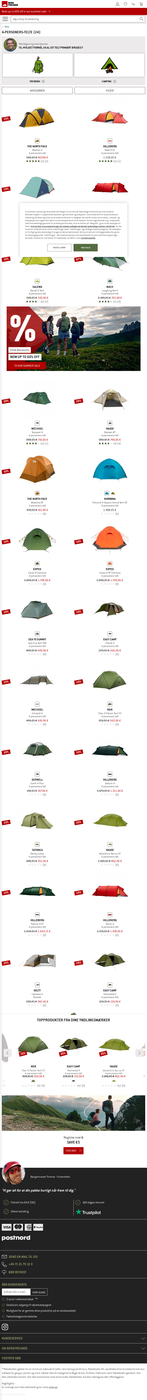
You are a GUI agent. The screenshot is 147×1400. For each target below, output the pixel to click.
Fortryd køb (11, 1358)
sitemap (53, 1387)
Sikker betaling (20, 1211)
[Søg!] (141, 19)
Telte (6, 26)
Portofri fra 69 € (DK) (23, 1202)
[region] (73, 230)
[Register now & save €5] (73, 1127)
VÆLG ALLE (85, 247)
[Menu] (5, 18)
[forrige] (7, 1053)
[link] (38, 68)
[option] (38, 68)
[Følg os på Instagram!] (7, 1327)
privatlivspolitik (88, 238)
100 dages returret (93, 1202)
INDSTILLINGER (59, 247)
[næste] (139, 1053)
